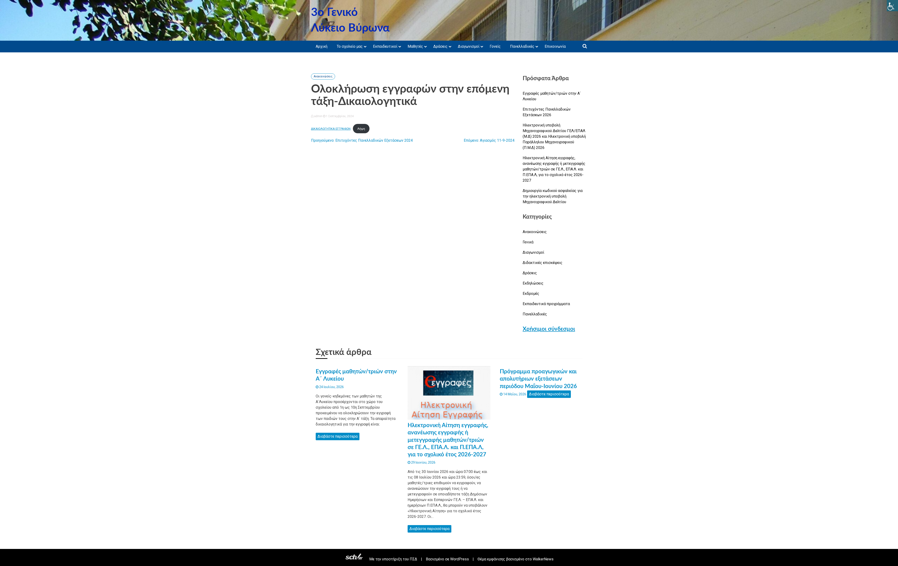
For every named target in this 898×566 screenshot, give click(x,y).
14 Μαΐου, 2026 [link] (514, 394)
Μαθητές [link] (415, 46)
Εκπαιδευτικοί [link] (385, 46)
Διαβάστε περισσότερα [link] (338, 436)
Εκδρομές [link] (531, 293)
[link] (892, 5)
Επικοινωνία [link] (555, 46)
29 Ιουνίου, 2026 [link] (422, 462)
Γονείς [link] (495, 46)
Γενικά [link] (528, 242)
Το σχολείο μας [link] (350, 46)
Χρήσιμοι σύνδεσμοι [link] (549, 329)
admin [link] (318, 116)
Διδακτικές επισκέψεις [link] (542, 262)
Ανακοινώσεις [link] (323, 76)
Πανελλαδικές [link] (522, 46)
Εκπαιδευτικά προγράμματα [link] (546, 304)
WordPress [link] (459, 559)
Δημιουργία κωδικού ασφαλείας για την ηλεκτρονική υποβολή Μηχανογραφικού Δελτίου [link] (553, 196)
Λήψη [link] (361, 128)
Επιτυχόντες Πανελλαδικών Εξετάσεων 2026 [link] (547, 112)
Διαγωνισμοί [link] (468, 46)
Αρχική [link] (321, 46)
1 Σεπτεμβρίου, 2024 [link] (339, 116)
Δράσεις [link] (440, 46)
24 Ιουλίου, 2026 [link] (331, 387)
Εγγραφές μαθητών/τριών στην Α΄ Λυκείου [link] (552, 96)
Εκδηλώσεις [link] (533, 283)
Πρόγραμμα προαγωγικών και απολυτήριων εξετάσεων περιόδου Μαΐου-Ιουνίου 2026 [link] (538, 379)
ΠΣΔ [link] (413, 559)
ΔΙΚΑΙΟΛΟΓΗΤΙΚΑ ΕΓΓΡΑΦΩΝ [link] (331, 128)
